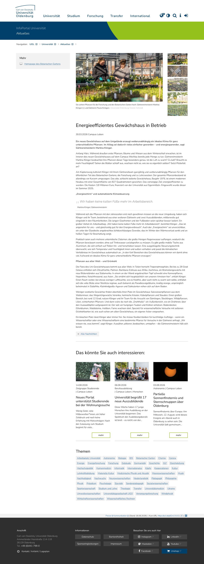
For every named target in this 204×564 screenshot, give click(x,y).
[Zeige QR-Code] (185, 515)
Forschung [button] (95, 16)
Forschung (113, 463)
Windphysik (167, 493)
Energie (81, 463)
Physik (80, 483)
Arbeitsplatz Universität (88, 458)
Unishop (174, 551)
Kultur (175, 468)
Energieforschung (96, 463)
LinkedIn (174, 536)
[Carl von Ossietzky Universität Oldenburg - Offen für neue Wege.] (25, 11)
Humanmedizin (103, 468)
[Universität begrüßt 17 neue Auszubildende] (132, 371)
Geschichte (154, 463)
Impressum (116, 543)
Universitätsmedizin (154, 488)
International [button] (140, 16)
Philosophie (171, 478)
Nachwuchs (100, 478)
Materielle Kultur (106, 473)
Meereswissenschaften (163, 473)
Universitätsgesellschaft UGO (118, 493)
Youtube (174, 543)
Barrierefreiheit (116, 536)
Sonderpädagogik (135, 483)
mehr (104, 435)
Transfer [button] (116, 16)
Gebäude (126, 463)
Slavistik (119, 483)
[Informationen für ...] (180, 16)
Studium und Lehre (108, 488)
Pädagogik (157, 478)
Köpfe (148, 468)
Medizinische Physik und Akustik (133, 473)
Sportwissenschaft (86, 488)
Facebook (146, 551)
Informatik (119, 468)
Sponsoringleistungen (87, 543)
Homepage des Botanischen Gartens (42, 63)
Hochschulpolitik (85, 468)
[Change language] (161, 16)
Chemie (162, 458)
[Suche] (174, 16)
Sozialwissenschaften (157, 483)
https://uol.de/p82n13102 (168, 515)
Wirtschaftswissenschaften (90, 498)
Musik (181, 473)
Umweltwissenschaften (88, 493)
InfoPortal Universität (31, 28)
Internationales (135, 468)
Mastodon (146, 543)
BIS (131, 458)
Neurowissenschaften (119, 478)
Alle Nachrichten (89, 333)
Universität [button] (51, 16)
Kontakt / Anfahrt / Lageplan (35, 551)
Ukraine (171, 488)
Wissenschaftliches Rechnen (121, 498)
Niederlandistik (141, 478)
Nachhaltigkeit (84, 478)
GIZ (165, 463)
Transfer (138, 488)
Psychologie (105, 483)
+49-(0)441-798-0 (30, 545)
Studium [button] (73, 16)
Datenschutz (88, 536)
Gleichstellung (177, 463)
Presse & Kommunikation (116, 515)
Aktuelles (22, 33)
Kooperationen (161, 468)
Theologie (125, 488)
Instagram (146, 536)
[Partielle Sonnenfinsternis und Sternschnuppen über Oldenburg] (170, 371)
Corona (172, 458)
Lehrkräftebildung (86, 473)
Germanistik (140, 463)
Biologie (122, 458)
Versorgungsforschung (147, 493)
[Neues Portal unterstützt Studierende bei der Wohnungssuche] (93, 371)
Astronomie (109, 458)
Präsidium (91, 483)
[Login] (186, 16)
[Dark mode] (168, 16)
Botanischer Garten (145, 458)
